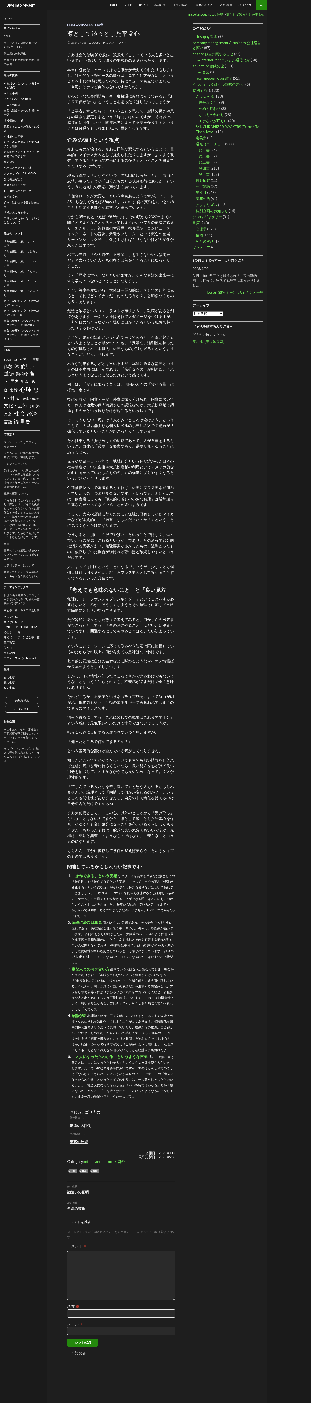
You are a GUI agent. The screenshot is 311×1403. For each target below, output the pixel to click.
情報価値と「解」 (15, 120)
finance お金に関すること (213, 54)
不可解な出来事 (13, 136)
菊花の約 (203, 198)
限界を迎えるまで (15, 185)
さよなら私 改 (13, 622)
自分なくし (208, 102)
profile (114, 5)
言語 (8, 421)
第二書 (204, 156)
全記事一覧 (160, 5)
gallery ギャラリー (207, 217)
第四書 (204, 168)
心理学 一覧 (12, 632)
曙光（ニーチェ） (210, 144)
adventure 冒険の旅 (208, 66)
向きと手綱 (11, 93)
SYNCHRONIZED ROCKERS (21, 627)
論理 (95, 1171)
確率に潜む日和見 (87, 922)
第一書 (204, 150)
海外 (31, 406)
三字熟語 (203, 186)
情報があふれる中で (16, 212)
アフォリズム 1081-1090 (20, 173)
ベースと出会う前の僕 (17, 167)
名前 (73, 1306)
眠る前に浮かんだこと (17, 191)
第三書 (204, 162)
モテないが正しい (213, 121)
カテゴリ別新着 (179, 5)
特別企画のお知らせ (212, 211)
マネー (25, 358)
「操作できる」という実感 (94, 875)
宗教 (13, 390)
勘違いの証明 (80, 1125)
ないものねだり (211, 114)
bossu (96, 42)
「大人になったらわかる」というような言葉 (110, 1056)
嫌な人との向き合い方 (91, 969)
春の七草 (9, 677)
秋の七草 (9, 687)
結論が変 (79, 1015)
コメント (77, 1246)
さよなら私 (205, 96)
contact (143, 5)
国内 (14, 381)
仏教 (8, 366)
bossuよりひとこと (204, 5)
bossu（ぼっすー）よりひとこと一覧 (235, 292)
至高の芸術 (79, 1142)
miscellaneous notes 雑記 (85, 24)
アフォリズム (206, 205)
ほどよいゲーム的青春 (17, 99)
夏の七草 (9, 682)
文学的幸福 (11, 196)
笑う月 (201, 192)
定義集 (201, 138)
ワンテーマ (202, 247)
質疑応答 (203, 180)
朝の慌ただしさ (13, 179)
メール (75, 1324)
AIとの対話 (205, 241)
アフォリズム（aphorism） (20, 658)
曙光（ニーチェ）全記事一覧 (22, 637)
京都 (36, 359)
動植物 (22, 373)
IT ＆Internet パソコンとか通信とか (221, 60)
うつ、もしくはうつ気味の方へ (218, 84)
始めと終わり (209, 108)
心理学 (201, 229)
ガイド (128, 5)
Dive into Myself (20, 5)
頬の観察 (9, 161)
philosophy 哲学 (205, 36)
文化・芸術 (15, 405)
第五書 (204, 174)
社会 (84, 1171)
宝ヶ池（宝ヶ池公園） (209, 342)
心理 (73, 1171)
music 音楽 (201, 72)
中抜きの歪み (12, 105)
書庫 (196, 223)
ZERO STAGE (10, 359)
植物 (199, 235)
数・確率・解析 (27, 399)
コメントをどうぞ (116, 42)
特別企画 (200, 90)
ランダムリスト (245, 5)
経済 (32, 413)
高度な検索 (226, 5)
